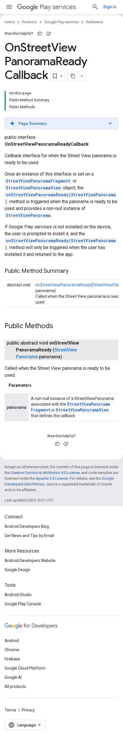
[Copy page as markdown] (73, 76)
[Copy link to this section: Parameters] (37, 385)
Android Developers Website (30, 560)
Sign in (109, 7)
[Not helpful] (48, 33)
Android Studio (18, 594)
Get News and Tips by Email (29, 535)
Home (10, 22)
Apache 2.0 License (52, 478)
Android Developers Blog (27, 526)
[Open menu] (9, 7)
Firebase (12, 659)
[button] (61, 123)
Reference (94, 22)
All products (15, 686)
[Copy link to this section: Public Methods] (59, 326)
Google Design (17, 569)
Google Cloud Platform (25, 668)
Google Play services (61, 22)
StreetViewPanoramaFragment (38, 181)
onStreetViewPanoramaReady (63, 285)
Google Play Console (23, 604)
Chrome (12, 649)
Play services (57, 7)
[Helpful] (39, 33)
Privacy (28, 710)
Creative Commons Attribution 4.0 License (45, 472)
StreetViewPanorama (28, 215)
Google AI (13, 677)
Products (29, 22)
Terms (10, 710)
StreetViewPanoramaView (33, 187)
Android (12, 640)
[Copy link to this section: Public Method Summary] (74, 271)
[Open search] (95, 6)
